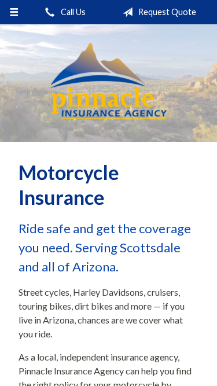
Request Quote (166, 12)
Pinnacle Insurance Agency (109, 83)
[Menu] (14, 12)
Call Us (72, 12)
